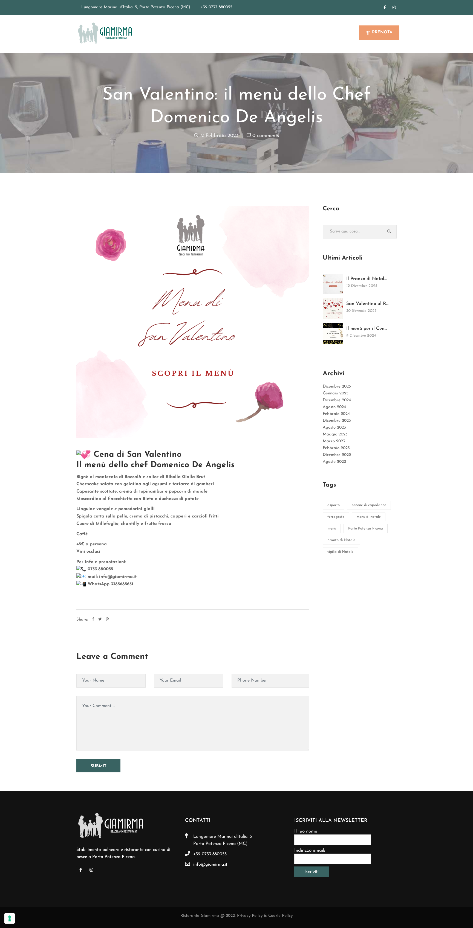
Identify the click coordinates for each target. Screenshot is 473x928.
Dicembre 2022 (337, 455)
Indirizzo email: (309, 850)
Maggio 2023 (335, 434)
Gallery (285, 33)
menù (331, 528)
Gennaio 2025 (335, 393)
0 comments (265, 135)
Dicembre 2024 (337, 400)
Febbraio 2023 (336, 448)
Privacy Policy (250, 916)
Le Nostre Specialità (247, 33)
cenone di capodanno (369, 505)
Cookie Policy (280, 916)
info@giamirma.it (210, 864)
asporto (333, 505)
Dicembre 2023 (337, 421)
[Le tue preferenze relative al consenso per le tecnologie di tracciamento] (9, 918)
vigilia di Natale (340, 552)
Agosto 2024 (334, 407)
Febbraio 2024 (336, 414)
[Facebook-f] (384, 7)
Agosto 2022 (334, 462)
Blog (305, 33)
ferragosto (335, 517)
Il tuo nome (305, 831)
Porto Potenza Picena (365, 528)
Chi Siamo (208, 33)
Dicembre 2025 (337, 387)
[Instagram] (394, 7)
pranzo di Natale (341, 540)
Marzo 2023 (334, 441)
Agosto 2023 (334, 428)
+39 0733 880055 (216, 7)
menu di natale (368, 517)
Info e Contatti (334, 33)
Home (185, 33)
